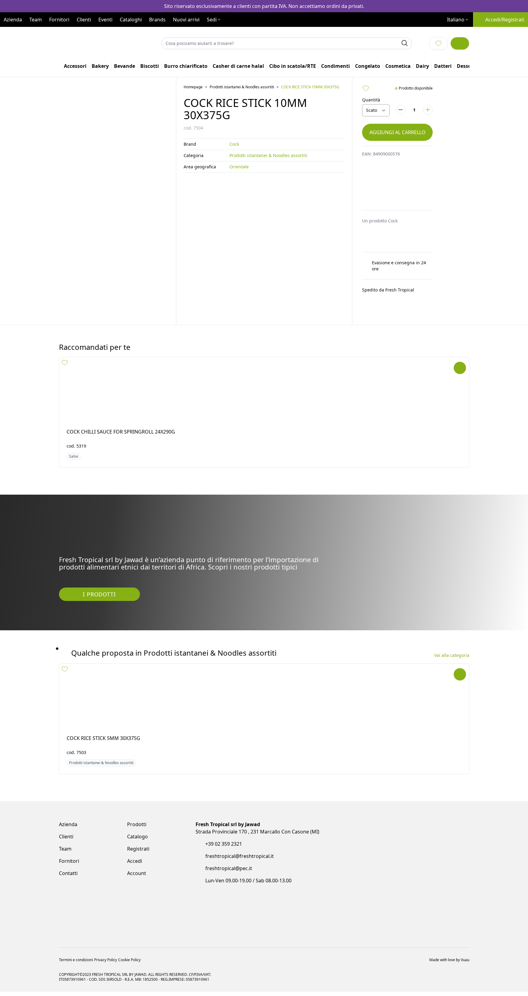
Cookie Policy (129, 940)
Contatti (68, 897)
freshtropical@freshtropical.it (239, 880)
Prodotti (136, 848)
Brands (157, 33)
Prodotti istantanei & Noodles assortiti (242, 114)
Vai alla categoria (451, 674)
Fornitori (59, 33)
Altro (443, 93)
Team (35, 33)
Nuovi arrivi (186, 33)
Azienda (13, 33)
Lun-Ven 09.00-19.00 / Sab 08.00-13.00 (248, 904)
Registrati (138, 872)
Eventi (105, 33)
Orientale (239, 194)
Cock (234, 172)
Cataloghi (131, 33)
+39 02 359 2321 (223, 867)
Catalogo (137, 860)
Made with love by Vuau (449, 940)
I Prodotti (99, 613)
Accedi (134, 884)
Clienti (84, 33)
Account (136, 897)
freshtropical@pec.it (228, 892)
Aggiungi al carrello (397, 160)
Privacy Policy (105, 940)
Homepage (193, 114)
